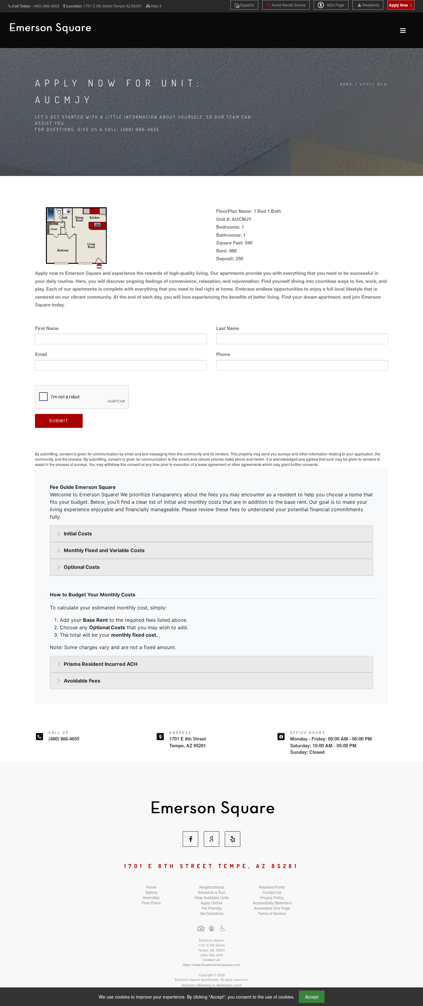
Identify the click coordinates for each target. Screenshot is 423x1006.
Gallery (151, 892)
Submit (58, 421)
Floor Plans (151, 902)
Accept (311, 997)
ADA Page (335, 4)
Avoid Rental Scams (288, 4)
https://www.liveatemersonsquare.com (211, 964)
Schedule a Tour (211, 892)
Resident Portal (272, 887)
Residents (370, 4)
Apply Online (211, 902)
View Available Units (211, 897)
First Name (47, 328)
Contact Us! (211, 959)
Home (346, 84)
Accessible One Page (272, 908)
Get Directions (212, 913)
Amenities (151, 897)
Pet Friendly (212, 908)
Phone (223, 354)
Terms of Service (272, 913)
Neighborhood (211, 887)
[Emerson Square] (211, 806)
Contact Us (272, 892)
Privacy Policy (272, 897)
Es (246, 4)
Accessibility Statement (272, 902)
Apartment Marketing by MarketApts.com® (211, 985)
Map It (156, 5)
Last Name (227, 328)
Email (41, 354)
